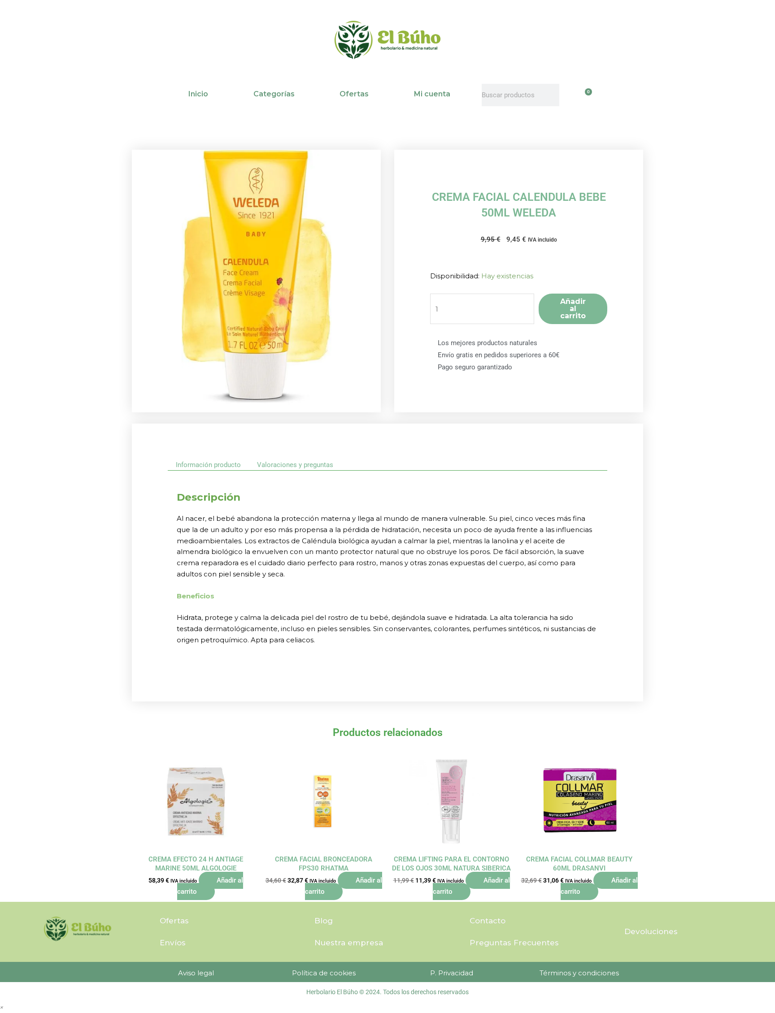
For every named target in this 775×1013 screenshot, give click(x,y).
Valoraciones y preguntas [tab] (295, 465)
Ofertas (354, 94)
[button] (2, 1007)
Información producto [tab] (208, 465)
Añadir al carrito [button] (210, 886)
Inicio (198, 94)
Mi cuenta (432, 94)
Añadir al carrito (573, 308)
